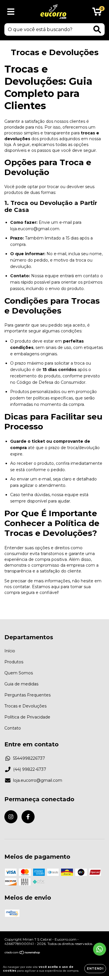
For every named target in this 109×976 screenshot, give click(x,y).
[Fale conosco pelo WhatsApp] (99, 949)
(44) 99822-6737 (29, 769)
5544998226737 (29, 758)
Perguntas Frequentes (27, 695)
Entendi (95, 968)
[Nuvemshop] (22, 953)
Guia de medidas (21, 684)
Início (9, 650)
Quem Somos (18, 673)
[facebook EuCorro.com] (28, 816)
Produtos (13, 662)
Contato (12, 728)
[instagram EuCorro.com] (10, 816)
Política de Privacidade (27, 717)
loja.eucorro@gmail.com (37, 780)
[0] (97, 13)
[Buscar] (97, 29)
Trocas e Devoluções (25, 706)
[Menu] (10, 11)
